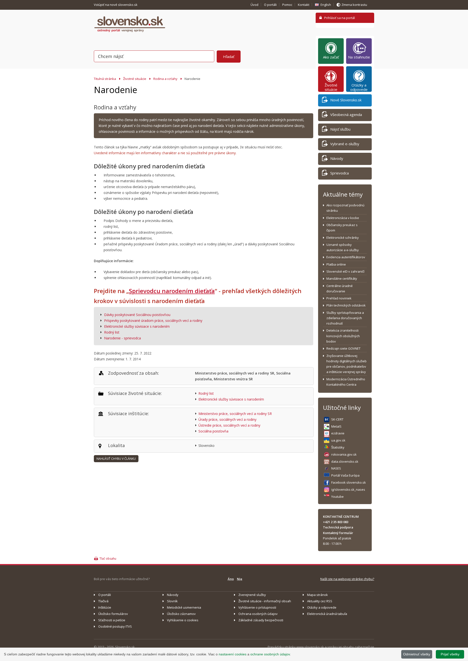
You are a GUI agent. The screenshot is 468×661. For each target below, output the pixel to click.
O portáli (270, 4)
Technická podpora (338, 527)
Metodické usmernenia (184, 607)
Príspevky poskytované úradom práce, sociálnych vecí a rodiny (153, 320)
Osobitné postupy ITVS (115, 626)
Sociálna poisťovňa (213, 431)
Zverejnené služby (252, 595)
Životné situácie (134, 79)
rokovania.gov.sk (344, 454)
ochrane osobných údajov (270, 654)
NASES (336, 468)
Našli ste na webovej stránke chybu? (347, 579)
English (326, 4)
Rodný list (111, 332)
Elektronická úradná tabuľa (327, 614)
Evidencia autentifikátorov (345, 257)
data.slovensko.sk (344, 461)
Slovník (172, 601)
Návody (336, 158)
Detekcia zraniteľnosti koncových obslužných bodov (343, 336)
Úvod (254, 4)
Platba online (336, 264)
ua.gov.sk (338, 440)
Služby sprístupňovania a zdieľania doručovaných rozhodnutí (345, 318)
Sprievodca (339, 173)
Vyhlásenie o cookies (182, 620)
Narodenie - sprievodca (122, 338)
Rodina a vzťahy (165, 79)
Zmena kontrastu (354, 4)
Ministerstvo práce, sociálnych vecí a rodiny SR (235, 413)
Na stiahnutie (359, 57)
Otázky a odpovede (359, 87)
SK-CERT (337, 419)
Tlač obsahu (107, 558)
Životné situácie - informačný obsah (264, 601)
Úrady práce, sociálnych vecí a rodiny (227, 419)
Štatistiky (337, 447)
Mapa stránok (317, 595)
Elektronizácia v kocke (342, 218)
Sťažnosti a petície (111, 620)
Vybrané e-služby (344, 143)
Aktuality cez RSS (319, 601)
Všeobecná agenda (346, 114)
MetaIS (336, 426)
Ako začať (331, 57)
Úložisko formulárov (113, 614)
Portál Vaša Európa (345, 475)
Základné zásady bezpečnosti (260, 620)
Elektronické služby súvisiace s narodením (137, 326)
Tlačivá (103, 601)
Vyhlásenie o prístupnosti (257, 607)
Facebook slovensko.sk (348, 482)
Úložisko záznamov (181, 614)
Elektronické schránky (342, 237)
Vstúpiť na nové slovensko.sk (116, 4)
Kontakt (303, 4)
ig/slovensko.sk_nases (348, 489)
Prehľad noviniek (338, 298)
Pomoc (287, 4)
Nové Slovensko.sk (345, 99)
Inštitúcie (104, 607)
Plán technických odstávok (346, 305)
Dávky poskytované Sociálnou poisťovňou (137, 314)
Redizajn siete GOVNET (343, 348)
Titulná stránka (105, 79)
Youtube (337, 496)
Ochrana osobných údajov (258, 614)
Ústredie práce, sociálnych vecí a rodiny (229, 425)
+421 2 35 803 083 (335, 522)
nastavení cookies (232, 654)
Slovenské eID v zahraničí (345, 271)
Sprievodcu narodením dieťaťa (172, 291)
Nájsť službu (340, 129)
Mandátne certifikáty (341, 278)
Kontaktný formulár (338, 533)
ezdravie (337, 433)
